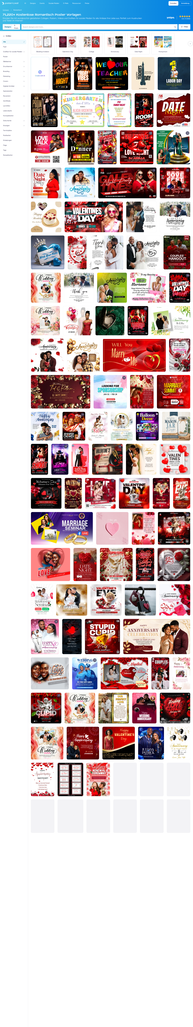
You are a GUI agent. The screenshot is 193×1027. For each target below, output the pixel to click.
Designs (8, 27)
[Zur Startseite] (9, 3)
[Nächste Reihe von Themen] (190, 43)
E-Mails (16, 27)
